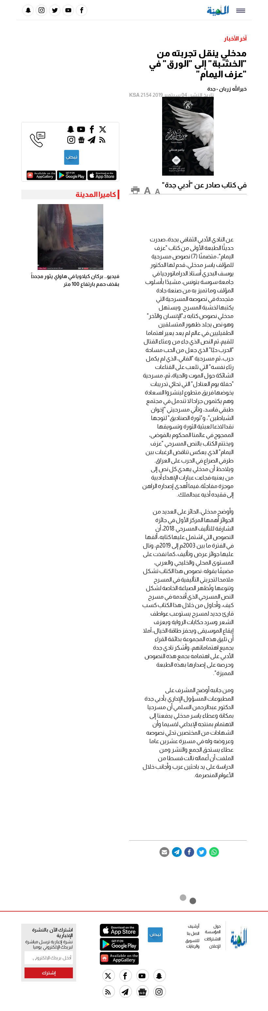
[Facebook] (81, 10)
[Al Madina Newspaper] (218, 14)
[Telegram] (177, 852)
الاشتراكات (212, 939)
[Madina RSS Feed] (102, 141)
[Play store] (71, 178)
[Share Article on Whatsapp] (214, 852)
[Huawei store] (41, 178)
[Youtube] (68, 10)
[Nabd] (71, 163)
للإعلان (215, 946)
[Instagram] (41, 10)
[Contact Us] (37, 145)
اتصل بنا (193, 933)
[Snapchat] (28, 10)
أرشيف (193, 926)
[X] (103, 131)
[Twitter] (54, 10)
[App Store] (102, 178)
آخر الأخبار (235, 38)
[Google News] (81, 141)
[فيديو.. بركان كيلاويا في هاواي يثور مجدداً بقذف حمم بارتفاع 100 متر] (70, 237)
